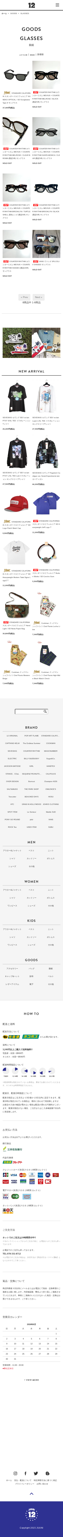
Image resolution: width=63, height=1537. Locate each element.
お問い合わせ (42, 1484)
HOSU (50, 797)
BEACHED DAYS (31, 797)
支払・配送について (22, 1480)
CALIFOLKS (51, 774)
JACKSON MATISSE (12, 766)
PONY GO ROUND (12, 819)
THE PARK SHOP (31, 789)
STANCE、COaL (12, 774)
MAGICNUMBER (50, 751)
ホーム (4, 13)
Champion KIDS (50, 781)
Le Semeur (31, 812)
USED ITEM (31, 827)
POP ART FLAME (31, 736)
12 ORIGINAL (12, 736)
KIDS (31, 920)
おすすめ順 (23, 55)
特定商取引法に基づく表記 (45, 1480)
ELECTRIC (12, 759)
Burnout (31, 781)
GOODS (13, 13)
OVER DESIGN (12, 781)
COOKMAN (50, 743)
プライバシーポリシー (24, 1484)
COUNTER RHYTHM (31, 751)
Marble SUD (51, 812)
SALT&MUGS (12, 789)
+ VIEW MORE (31, 1380)
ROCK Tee (12, 827)
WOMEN (31, 881)
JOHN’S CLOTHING (51, 804)
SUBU (50, 827)
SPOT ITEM (12, 812)
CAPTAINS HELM (12, 743)
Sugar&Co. (50, 759)
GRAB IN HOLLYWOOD (31, 804)
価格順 (32, 55)
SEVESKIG (12, 751)
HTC (12, 804)
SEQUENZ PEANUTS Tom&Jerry (31, 774)
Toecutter (12, 797)
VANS (50, 819)
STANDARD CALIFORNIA (50, 736)
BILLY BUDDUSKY (31, 759)
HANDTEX (51, 766)
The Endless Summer (31, 743)
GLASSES (24, 13)
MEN (31, 842)
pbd (31, 819)
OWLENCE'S (51, 789)
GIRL (31, 766)
